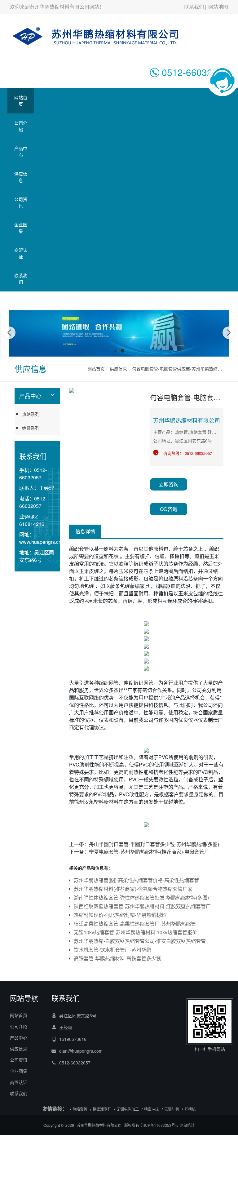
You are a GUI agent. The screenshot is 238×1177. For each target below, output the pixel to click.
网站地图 (218, 6)
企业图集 (20, 227)
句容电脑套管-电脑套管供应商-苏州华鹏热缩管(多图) (183, 369)
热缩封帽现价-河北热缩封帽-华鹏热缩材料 (120, 914)
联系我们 (194, 6)
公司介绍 (20, 126)
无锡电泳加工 (128, 1109)
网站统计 (187, 1125)
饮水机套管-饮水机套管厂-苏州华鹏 (112, 949)
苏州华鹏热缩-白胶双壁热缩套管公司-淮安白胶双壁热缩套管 (140, 940)
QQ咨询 (168, 509)
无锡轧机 (171, 1109)
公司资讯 (20, 202)
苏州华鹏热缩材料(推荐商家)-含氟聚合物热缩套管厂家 (133, 888)
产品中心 (20, 151)
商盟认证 (20, 253)
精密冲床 (151, 1109)
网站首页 (20, 100)
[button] (115, 350)
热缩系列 (30, 414)
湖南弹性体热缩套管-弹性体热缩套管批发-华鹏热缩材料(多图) (141, 897)
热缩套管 (80, 1109)
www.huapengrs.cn (40, 541)
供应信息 (20, 177)
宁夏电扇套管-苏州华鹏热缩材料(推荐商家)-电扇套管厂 (149, 851)
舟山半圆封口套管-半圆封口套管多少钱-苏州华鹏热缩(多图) (154, 844)
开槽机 (190, 1109)
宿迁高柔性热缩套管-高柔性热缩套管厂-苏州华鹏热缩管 (135, 923)
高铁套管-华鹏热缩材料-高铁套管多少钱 (117, 958)
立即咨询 (168, 484)
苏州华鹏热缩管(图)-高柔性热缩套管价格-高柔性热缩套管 (136, 880)
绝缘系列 (30, 428)
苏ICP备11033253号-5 (159, 1125)
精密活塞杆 (102, 1109)
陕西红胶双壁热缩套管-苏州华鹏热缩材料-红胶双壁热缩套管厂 (142, 906)
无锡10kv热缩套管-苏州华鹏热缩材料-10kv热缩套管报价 (135, 932)
